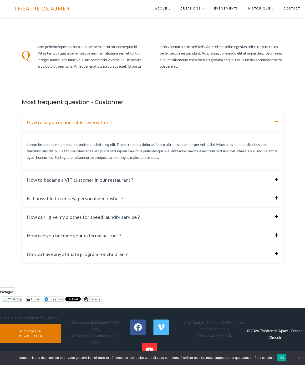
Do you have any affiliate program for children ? (77, 254)
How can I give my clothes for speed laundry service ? (83, 217)
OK (282, 358)
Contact (292, 8)
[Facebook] (138, 327)
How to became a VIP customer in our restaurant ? (80, 180)
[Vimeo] (161, 327)
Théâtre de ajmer (42, 8)
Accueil (163, 8)
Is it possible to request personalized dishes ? (75, 198)
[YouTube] (149, 350)
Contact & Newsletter (30, 333)
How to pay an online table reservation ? (69, 122)
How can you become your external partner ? (74, 235)
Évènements (226, 8)
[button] (152, 122)
